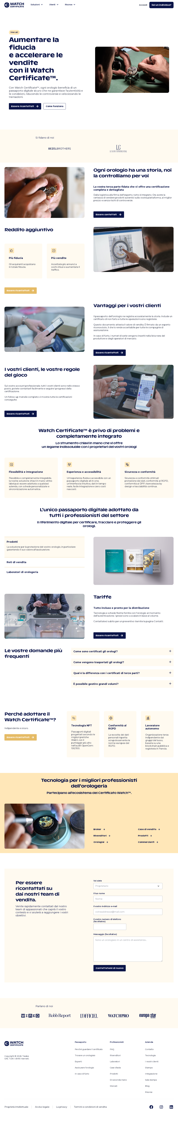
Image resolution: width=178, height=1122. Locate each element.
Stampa (148, 1067)
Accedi (143, 5)
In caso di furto (82, 1074)
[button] (37, 4)
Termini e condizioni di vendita (90, 1107)
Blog (147, 1086)
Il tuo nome (99, 893)
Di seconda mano (118, 1080)
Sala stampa (151, 1080)
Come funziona (54, 106)
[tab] (44, 547)
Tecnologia (150, 1055)
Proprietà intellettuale (16, 1107)
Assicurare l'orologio (84, 1067)
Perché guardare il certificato (89, 1049)
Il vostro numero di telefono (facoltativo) (107, 920)
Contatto (149, 1049)
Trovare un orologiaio (85, 1055)
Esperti (78, 1061)
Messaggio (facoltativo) (105, 934)
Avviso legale (42, 1107)
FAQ (112, 1049)
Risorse (148, 1092)
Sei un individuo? (161, 5)
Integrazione (151, 1074)
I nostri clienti (151, 1061)
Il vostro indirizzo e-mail (105, 906)
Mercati (113, 1086)
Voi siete (97, 881)
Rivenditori (115, 1055)
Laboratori (115, 1061)
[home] (14, 5)
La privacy (61, 1107)
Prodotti (114, 1074)
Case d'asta (115, 1067)
